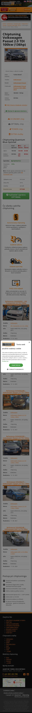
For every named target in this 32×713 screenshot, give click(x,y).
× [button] (29, 342)
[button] (16, 369)
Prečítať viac (5, 361)
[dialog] (16, 356)
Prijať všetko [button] (16, 365)
